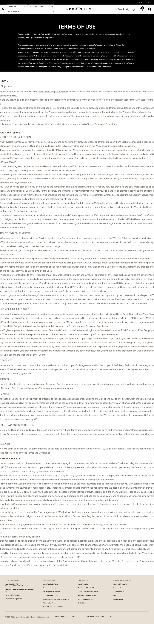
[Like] (133, 9)
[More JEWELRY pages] (25, 7)
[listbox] (143, 2)
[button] (143, 2)
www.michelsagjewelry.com (56, 45)
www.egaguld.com (66, 463)
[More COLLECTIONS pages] (52, 7)
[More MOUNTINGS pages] (53, 12)
